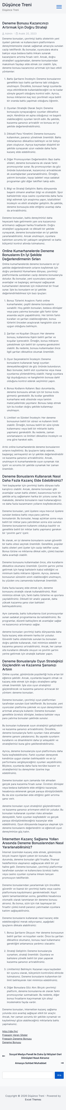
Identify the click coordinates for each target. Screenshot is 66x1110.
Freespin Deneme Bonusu (17, 1038)
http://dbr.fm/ (10, 1031)
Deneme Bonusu (11, 1042)
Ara (59, 1075)
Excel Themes (33, 1099)
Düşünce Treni (17, 4)
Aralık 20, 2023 (28, 33)
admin (8, 33)
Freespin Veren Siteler (15, 1035)
